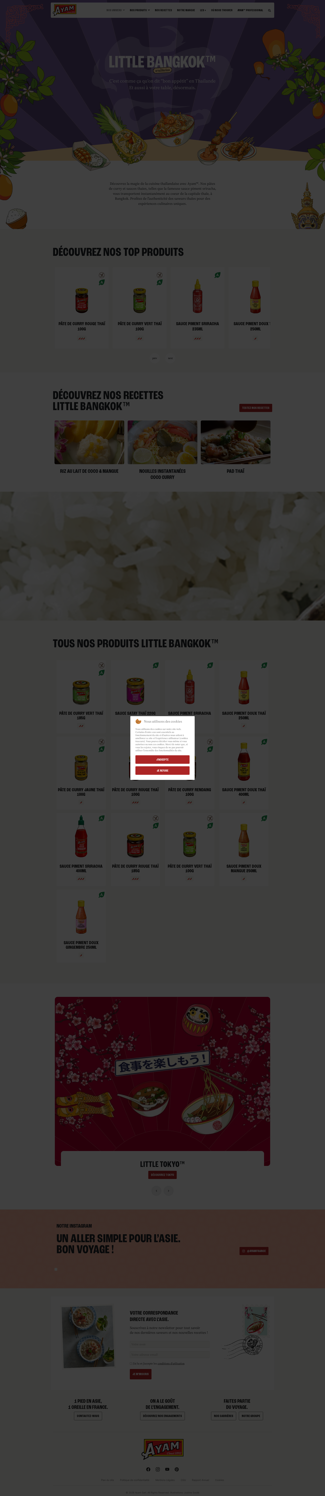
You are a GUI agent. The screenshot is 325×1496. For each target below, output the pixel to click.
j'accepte (162, 759)
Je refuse (162, 770)
